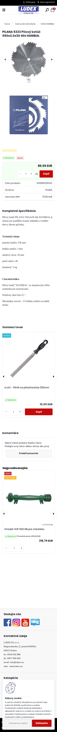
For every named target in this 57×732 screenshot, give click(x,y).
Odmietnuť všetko (18, 723)
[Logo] (28, 10)
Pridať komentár (28, 453)
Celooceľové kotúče (25, 23)
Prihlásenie (30, 2)
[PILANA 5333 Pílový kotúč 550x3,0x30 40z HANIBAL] (28, 59)
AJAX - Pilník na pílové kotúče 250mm (26, 387)
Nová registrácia (47, 2)
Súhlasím (42, 723)
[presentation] (5, 59)
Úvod (7, 23)
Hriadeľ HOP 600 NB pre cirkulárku (24, 529)
